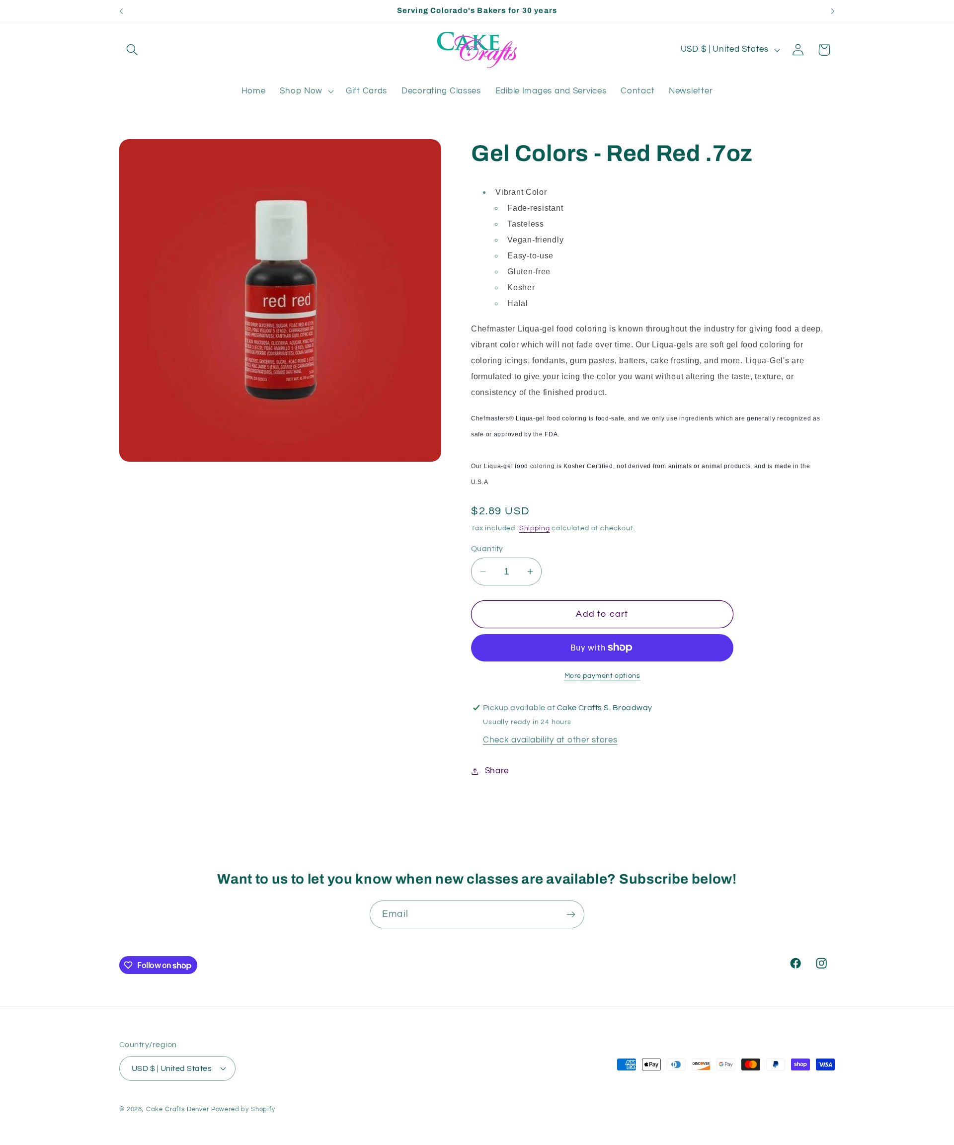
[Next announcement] (833, 11)
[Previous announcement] (121, 11)
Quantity (487, 549)
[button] (132, 50)
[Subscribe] (570, 914)
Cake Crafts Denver (177, 1109)
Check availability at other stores (550, 740)
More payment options (602, 675)
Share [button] (497, 770)
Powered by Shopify (243, 1109)
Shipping (534, 528)
